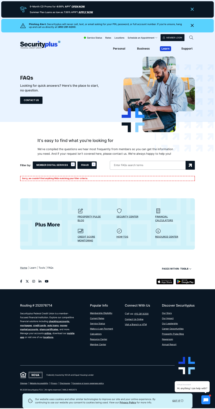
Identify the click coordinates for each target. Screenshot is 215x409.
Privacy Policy (128, 402)
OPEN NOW (78, 6)
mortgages (26, 325)
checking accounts (59, 321)
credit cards (39, 325)
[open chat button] (205, 399)
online (47, 333)
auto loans (53, 325)
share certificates (49, 329)
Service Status (94, 37)
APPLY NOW (86, 12)
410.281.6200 (141, 313)
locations (48, 337)
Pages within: (175, 268)
